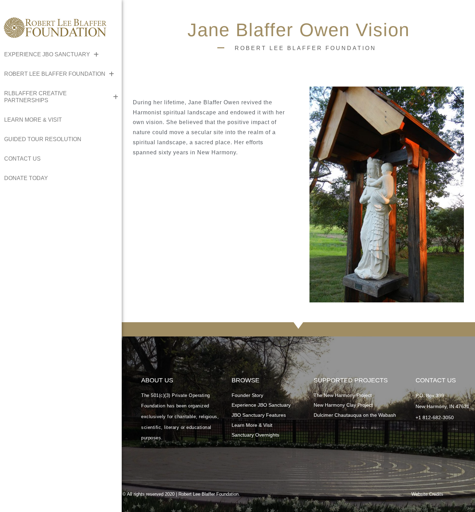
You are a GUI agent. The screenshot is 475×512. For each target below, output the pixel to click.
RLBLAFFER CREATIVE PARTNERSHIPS (35, 96)
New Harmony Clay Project (343, 405)
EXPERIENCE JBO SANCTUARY (47, 54)
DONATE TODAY (26, 178)
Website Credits (427, 494)
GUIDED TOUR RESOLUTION (42, 139)
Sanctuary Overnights (255, 435)
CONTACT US (22, 159)
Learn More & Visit (252, 425)
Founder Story (247, 395)
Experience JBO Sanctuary (261, 405)
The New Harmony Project (343, 395)
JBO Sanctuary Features (259, 415)
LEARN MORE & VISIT (33, 120)
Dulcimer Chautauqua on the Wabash (355, 415)
